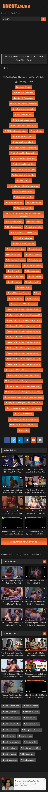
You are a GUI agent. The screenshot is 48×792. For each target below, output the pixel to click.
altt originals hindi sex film (24, 164)
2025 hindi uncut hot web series (24, 125)
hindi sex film (36, 260)
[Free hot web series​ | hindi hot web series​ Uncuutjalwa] (19, 6)
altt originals (37, 131)
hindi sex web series (33, 265)
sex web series (16, 298)
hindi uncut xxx (15, 282)
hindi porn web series (16, 260)
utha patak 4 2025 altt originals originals (24, 375)
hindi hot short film (35, 227)
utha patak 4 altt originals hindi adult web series (24, 397)
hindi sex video (13, 265)
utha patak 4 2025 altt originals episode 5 (24, 342)
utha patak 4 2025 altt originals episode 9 (24, 364)
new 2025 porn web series (19, 293)
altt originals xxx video (24, 208)
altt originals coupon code (24, 136)
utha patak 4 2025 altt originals (24, 304)
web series (24, 430)
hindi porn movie (14, 254)
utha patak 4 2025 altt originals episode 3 (24, 331)
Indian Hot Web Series (24, 98)
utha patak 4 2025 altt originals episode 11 (24, 320)
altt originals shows (15, 202)
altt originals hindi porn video (24, 158)
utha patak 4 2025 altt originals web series (24, 386)
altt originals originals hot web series (24, 186)
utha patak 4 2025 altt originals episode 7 (24, 353)
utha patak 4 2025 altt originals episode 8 (24, 359)
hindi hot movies (35, 221)
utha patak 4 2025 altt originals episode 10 (24, 315)
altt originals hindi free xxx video (24, 147)
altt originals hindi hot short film (24, 153)
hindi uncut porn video (15, 276)
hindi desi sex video (15, 221)
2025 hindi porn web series (24, 109)
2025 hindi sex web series (24, 120)
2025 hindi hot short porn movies (24, 104)
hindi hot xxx (35, 249)
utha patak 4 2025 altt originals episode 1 (24, 309)
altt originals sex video (24, 197)
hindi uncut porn (33, 271)
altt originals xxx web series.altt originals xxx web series (24, 214)
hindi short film (15, 271)
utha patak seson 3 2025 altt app (24, 425)
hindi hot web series (24, 238)
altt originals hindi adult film (24, 142)
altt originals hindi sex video (24, 169)
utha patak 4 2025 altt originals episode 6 (24, 348)
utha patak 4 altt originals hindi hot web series (24, 403)
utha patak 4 (33, 298)
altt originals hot (24, 180)
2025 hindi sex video (24, 115)
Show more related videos (24, 541)
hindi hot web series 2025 (24, 243)
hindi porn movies (34, 254)
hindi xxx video (24, 287)
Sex (37, 293)
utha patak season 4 (24, 414)
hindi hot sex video (14, 227)
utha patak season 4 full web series (25, 419)
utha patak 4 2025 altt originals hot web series (24, 370)
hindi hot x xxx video (16, 249)
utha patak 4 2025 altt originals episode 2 (24, 326)
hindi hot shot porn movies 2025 (24, 232)
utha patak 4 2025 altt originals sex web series (24, 381)
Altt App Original (25, 87)
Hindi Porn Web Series (24, 93)
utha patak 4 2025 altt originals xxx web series (24, 392)
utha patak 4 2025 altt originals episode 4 (24, 337)
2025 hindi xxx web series (16, 131)
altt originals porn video (24, 191)
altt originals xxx (35, 202)
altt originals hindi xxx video (24, 175)
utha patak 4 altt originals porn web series (24, 408)
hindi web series (33, 282)
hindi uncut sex (36, 276)
